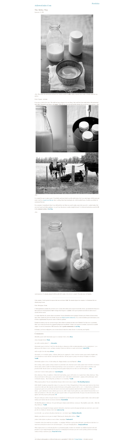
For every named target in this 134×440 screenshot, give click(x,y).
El (56, 394)
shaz (90, 368)
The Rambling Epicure (83, 382)
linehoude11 (69, 419)
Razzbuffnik (64, 400)
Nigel (78, 416)
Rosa (71, 337)
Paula (48, 340)
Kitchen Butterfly (77, 413)
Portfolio (95, 3)
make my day (60, 410)
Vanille (36, 358)
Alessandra (54, 343)
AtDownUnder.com (43, 5)
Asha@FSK (86, 348)
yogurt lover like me (48, 200)
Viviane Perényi (78, 439)
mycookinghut (59, 372)
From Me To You (56, 431)
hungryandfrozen (83, 424)
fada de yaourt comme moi (68, 317)
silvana (52, 351)
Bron (79, 361)
